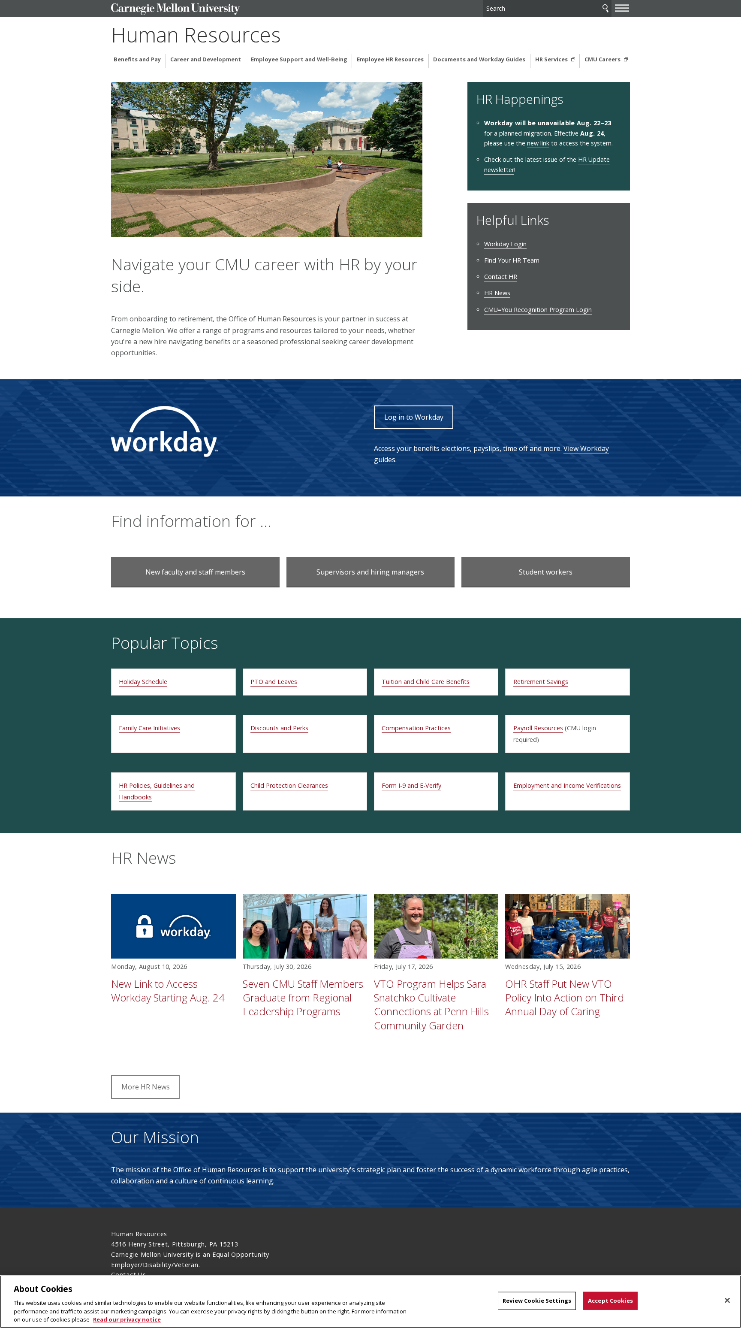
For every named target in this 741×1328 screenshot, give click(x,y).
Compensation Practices (416, 728)
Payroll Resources (538, 728)
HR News (497, 293)
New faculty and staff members (195, 572)
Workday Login (505, 244)
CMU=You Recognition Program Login (538, 310)
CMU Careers (603, 59)
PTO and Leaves (273, 682)
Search (605, 8)
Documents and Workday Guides (479, 59)
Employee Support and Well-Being (299, 59)
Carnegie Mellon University (175, 9)
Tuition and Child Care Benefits (426, 682)
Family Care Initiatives (149, 728)
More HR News (145, 1087)
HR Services (552, 59)
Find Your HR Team (511, 260)
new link (538, 143)
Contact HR (500, 276)
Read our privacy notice (127, 1319)
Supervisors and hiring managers (370, 572)
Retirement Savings (540, 682)
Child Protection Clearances (289, 785)
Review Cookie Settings (537, 1300)
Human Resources (196, 34)
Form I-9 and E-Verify (411, 785)
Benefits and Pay (137, 59)
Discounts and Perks (279, 728)
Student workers (545, 572)
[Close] (727, 1300)
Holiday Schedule (143, 682)
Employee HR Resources (390, 59)
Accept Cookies (610, 1300)
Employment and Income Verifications (567, 785)
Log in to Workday (413, 417)
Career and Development (205, 59)
